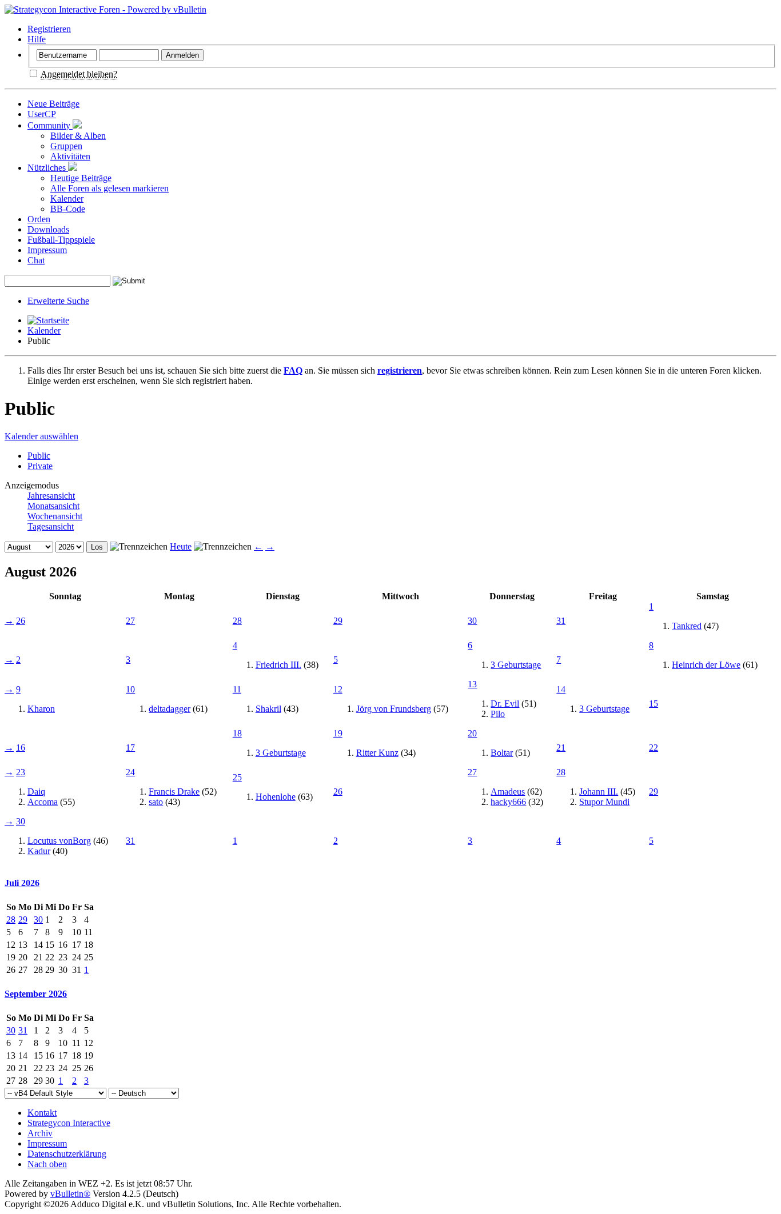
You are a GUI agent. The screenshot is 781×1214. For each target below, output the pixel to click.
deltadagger (169, 709)
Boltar (502, 753)
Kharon (41, 709)
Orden (38, 219)
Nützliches (47, 168)
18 (237, 733)
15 (653, 703)
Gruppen (66, 146)
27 (130, 621)
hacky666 (508, 802)
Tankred (687, 626)
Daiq (36, 791)
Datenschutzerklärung (66, 1154)
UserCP (41, 114)
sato (156, 802)
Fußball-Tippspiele (61, 240)
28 (237, 621)
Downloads (48, 229)
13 (472, 684)
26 (20, 621)
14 (560, 689)
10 (130, 689)
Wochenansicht (54, 516)
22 (653, 747)
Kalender (66, 198)
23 (20, 772)
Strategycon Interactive (68, 1123)
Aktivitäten (70, 156)
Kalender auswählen (41, 436)
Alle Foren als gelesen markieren (109, 188)
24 (130, 772)
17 (130, 747)
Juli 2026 (22, 883)
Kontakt (42, 1112)
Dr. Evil (505, 703)
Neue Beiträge (53, 104)
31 (560, 621)
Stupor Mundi (604, 802)
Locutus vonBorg (59, 841)
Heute (181, 546)
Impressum (47, 250)
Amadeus (508, 791)
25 (237, 777)
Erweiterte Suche (58, 301)
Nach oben (47, 1164)
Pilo (498, 714)
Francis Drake (174, 791)
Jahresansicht (51, 495)
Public (38, 455)
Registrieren (49, 29)
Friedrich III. (278, 665)
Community (50, 125)
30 (472, 621)
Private (40, 466)
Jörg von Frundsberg (393, 709)
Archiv (40, 1133)
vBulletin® (70, 1194)
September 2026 (36, 994)
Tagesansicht (50, 526)
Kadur (38, 851)
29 (337, 621)
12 (337, 689)
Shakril (268, 709)
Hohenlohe (276, 797)
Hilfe (36, 39)
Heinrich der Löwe (706, 665)
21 (560, 747)
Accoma (42, 802)
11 (237, 689)
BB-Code (67, 209)
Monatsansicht (53, 506)
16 (20, 747)
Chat (36, 260)
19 (337, 733)
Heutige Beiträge (80, 178)
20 (472, 733)
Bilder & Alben (78, 136)
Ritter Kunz (377, 753)
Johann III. (598, 791)
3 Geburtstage (516, 665)
